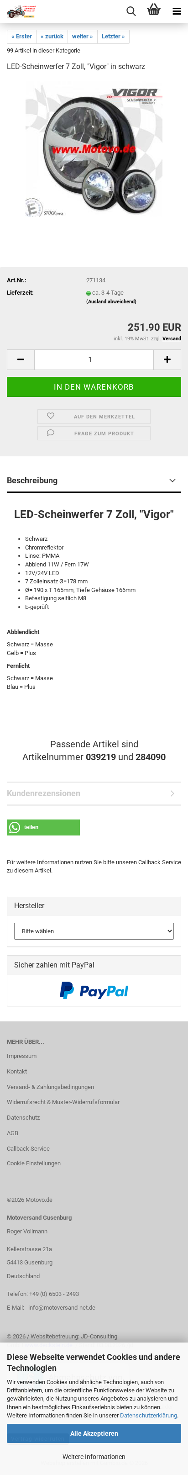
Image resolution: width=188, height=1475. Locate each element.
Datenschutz (23, 1117)
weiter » (82, 36)
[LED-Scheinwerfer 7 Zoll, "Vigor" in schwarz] (94, 148)
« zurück (52, 36)
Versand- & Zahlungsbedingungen (50, 1087)
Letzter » (113, 36)
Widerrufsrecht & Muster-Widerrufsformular (63, 1102)
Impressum (22, 1055)
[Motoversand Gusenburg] (18, 11)
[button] (20, 359)
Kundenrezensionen (43, 793)
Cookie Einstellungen (34, 1163)
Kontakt (17, 1071)
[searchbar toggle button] (131, 11)
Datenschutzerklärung (148, 1415)
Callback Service (28, 1148)
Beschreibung (32, 480)
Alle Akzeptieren (94, 1433)
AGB (12, 1133)
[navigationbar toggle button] (176, 11)
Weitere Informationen (94, 1456)
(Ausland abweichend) (111, 302)
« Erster (21, 36)
